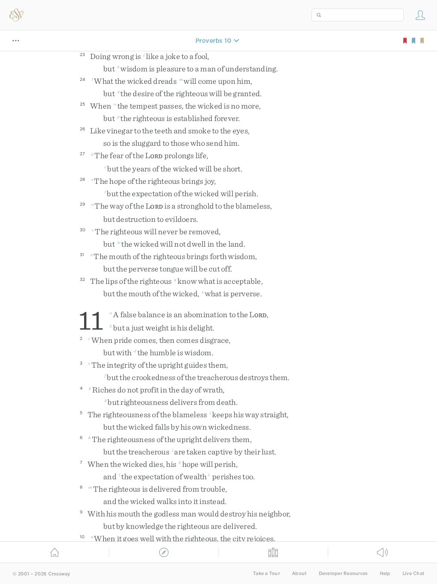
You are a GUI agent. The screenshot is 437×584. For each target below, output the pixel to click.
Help (385, 573)
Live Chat (413, 573)
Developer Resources (343, 573)
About (299, 573)
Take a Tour (266, 573)
